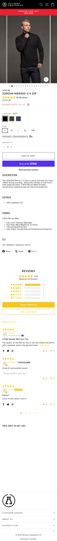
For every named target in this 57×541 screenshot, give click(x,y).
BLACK (5, 118)
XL (25, 130)
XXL (33, 130)
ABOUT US (7, 519)
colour (9, 113)
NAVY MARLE (18, 118)
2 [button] (25, 413)
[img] (8, 329)
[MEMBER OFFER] (28, 105)
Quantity (7, 142)
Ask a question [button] (28, 311)
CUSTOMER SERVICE (12, 513)
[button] (9, 97)
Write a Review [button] (28, 304)
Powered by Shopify (28, 539)
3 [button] (29, 413)
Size (4, 126)
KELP (12, 118)
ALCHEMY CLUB (10, 525)
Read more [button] (44, 345)
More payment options (28, 169)
